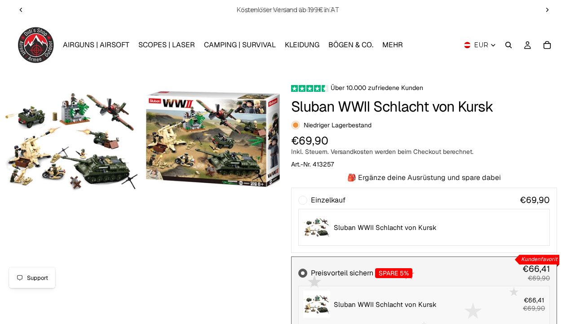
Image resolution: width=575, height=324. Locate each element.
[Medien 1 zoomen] (71, 140)
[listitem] (392, 45)
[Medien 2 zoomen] (213, 140)
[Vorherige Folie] (21, 10)
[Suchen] (508, 45)
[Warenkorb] (547, 45)
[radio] (424, 220)
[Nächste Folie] (547, 10)
